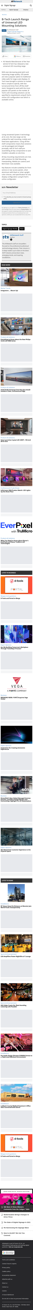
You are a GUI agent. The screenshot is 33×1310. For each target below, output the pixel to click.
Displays (25, 10)
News (4, 30)
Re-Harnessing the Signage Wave (16, 1228)
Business (4, 14)
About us (4, 1283)
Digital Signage (13, 10)
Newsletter (27, 56)
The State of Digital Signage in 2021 (17, 1222)
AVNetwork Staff (13, 30)
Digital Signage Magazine (15, 31)
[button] (2, 5)
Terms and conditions (8, 1260)
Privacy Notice (25, 209)
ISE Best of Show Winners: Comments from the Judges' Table (16, 1208)
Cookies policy (6, 1271)
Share (6, 56)
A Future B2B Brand (8, 1295)
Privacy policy (6, 1267)
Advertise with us (7, 1279)
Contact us (5, 1287)
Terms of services (22, 207)
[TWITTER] (11, 239)
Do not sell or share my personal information (15, 1298)
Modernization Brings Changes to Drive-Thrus (16, 1216)
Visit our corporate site (16, 1247)
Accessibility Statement (9, 1275)
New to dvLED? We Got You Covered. (14, 1234)
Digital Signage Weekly (10, 229)
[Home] (16, 1)
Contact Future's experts (9, 1263)
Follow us (18, 56)
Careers (4, 1291)
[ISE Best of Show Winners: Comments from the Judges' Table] (16, 1202)
